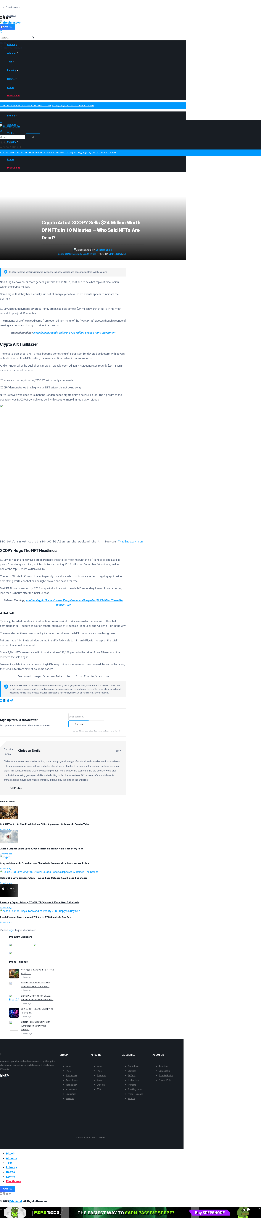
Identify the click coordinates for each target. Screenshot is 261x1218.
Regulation (71, 1094)
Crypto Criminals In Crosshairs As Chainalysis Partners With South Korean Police (44, 863)
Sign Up (79, 724)
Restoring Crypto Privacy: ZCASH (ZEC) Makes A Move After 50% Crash (39, 902)
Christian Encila (104, 249)
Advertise (7, 27)
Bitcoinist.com (86, 1137)
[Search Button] (33, 37)
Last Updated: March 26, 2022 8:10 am (77, 254)
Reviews (70, 1098)
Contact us (164, 1071)
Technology (71, 1084)
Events (10, 87)
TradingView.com (130, 541)
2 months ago (6, 829)
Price (68, 1071)
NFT (125, 254)
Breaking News (135, 1089)
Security (132, 1071)
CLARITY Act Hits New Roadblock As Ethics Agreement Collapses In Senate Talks (44, 824)
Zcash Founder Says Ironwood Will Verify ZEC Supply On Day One (35, 917)
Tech (10, 61)
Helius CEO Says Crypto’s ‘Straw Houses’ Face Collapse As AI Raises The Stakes (43, 878)
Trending (132, 1084)
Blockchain (133, 1066)
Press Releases (12, 7)
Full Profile (16, 788)
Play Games (13, 95)
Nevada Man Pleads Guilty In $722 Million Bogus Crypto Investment (74, 332)
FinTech (131, 1075)
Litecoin (101, 1084)
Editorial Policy (166, 1075)
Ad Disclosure (100, 272)
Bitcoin (11, 44)
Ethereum (101, 1075)
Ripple (100, 1080)
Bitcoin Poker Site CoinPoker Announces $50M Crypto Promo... (35, 1026)
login (11, 930)
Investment (71, 1089)
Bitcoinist (15, 1201)
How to (11, 79)
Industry (11, 70)
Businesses (71, 1075)
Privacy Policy (165, 1080)
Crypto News (115, 254)
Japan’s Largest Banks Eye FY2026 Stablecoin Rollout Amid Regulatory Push (41, 848)
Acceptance (72, 1080)
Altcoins (11, 53)
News (68, 1066)
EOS (99, 1089)
